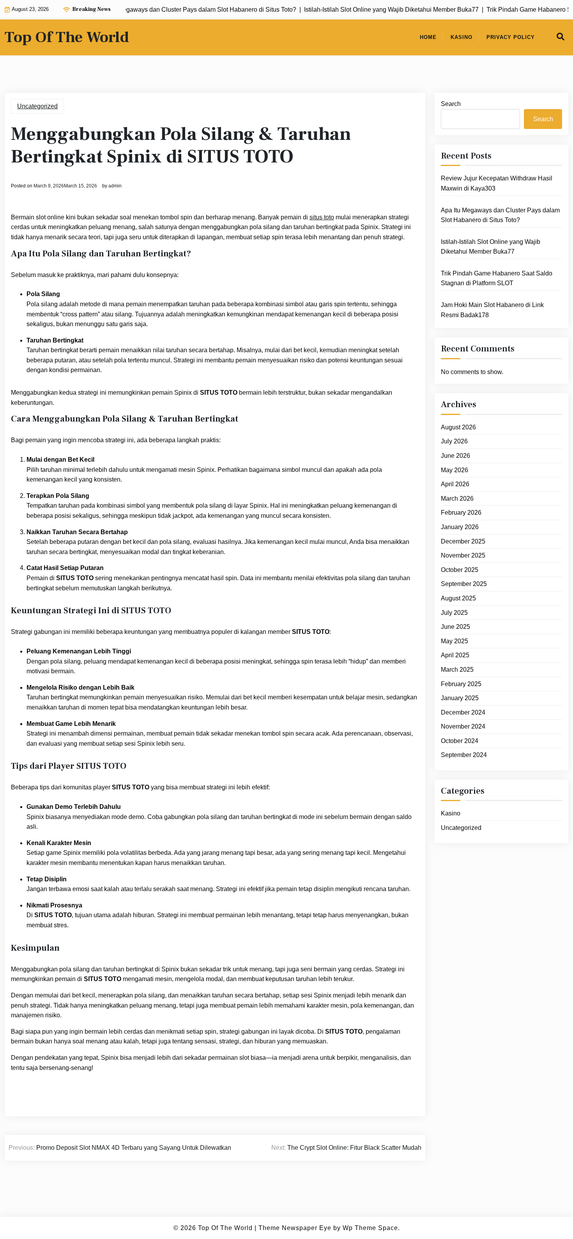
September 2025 (464, 584)
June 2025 (455, 626)
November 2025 (463, 555)
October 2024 (459, 741)
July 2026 (454, 441)
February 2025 (461, 684)
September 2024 (464, 755)
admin (115, 186)
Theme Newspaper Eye (294, 1228)
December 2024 (463, 712)
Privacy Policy (510, 37)
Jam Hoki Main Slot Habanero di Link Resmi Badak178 (492, 310)
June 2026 (455, 455)
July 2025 (454, 612)
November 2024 (463, 726)
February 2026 (461, 512)
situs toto (321, 217)
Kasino (461, 37)
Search (451, 104)
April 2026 (455, 484)
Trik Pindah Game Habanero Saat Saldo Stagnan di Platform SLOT (496, 278)
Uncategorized (37, 106)
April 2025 (455, 655)
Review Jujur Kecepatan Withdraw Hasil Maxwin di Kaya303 (496, 183)
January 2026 (460, 527)
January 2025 (460, 698)
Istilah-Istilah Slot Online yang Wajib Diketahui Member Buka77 (490, 246)
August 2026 (458, 427)
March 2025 (457, 669)
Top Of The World (67, 37)
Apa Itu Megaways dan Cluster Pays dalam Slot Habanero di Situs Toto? (500, 215)
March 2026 (457, 498)
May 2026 (454, 470)
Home (428, 37)
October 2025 (459, 570)
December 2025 (463, 541)
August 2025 (458, 598)
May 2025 (454, 641)
